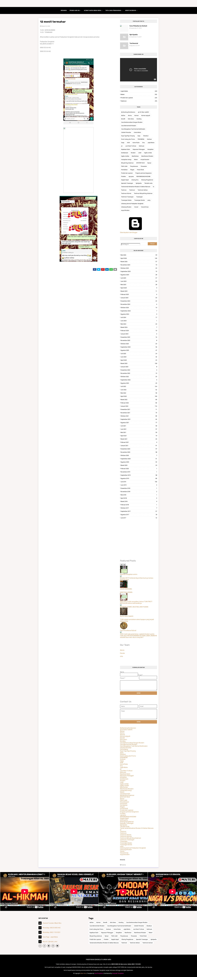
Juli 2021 (139, 426)
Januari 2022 (139, 406)
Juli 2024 (139, 317)
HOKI (128, 142)
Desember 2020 (139, 449)
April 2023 (139, 360)
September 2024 (139, 311)
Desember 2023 (139, 337)
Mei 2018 (139, 495)
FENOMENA (141, 139)
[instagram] (53, 945)
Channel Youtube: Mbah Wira (52, 923)
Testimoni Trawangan (127, 197)
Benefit (123, 119)
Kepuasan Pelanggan (139, 149)
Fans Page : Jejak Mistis (50, 937)
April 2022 (139, 396)
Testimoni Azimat (126, 193)
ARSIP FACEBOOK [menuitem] (130, 10)
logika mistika (125, 156)
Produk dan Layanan (139, 97)
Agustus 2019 (139, 478)
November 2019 (139, 472)
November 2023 (139, 340)
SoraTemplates (98, 973)
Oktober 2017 (139, 508)
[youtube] (57, 945)
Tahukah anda (148, 183)
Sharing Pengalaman (147, 180)
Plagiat (132, 169)
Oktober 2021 (139, 416)
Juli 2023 (139, 353)
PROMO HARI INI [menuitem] (75, 10)
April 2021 (139, 435)
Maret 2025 (139, 291)
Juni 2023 (139, 357)
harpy (122, 142)
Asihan (123, 115)
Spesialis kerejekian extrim (128, 574)
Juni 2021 (139, 429)
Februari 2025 (139, 294)
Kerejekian (150, 149)
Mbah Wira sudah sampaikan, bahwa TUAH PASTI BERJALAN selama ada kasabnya (136, 602)
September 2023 (139, 347)
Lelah (139, 153)
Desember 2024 (139, 301)
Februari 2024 (139, 330)
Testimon (124, 190)
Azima (130, 115)
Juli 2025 (139, 278)
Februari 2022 (139, 403)
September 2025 (139, 271)
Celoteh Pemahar (126, 132)
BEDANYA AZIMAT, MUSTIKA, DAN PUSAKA (134, 607)
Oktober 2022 (139, 376)
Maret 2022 (139, 399)
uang (148, 200)
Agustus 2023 (139, 350)
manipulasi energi (126, 159)
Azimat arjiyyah (145, 115)
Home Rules (136, 142)
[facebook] (48, 945)
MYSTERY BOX (140, 163)
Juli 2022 (139, 386)
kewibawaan (124, 153)
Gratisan (149, 139)
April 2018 (139, 498)
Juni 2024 (139, 320)
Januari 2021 (139, 445)
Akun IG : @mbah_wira (50, 941)
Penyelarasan (134, 166)
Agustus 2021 (139, 422)
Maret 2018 (139, 501)
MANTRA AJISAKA (126, 592)
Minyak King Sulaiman (127, 163)
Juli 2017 (139, 518)
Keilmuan (141, 146)
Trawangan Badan (126, 200)
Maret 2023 (139, 363)
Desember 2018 (139, 488)
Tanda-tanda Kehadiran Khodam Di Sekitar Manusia (135, 186)
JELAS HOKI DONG (126, 589)
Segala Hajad (125, 180)
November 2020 (139, 452)
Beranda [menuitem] (64, 10)
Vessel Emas (145, 207)
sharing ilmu (135, 180)
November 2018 (139, 491)
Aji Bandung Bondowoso (128, 112)
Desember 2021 (139, 409)
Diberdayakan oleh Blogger (128, 232)
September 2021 (139, 419)
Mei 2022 (139, 393)
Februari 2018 (139, 504)
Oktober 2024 (139, 307)
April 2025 (139, 288)
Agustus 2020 (139, 462)
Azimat (136, 115)
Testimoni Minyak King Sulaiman (143, 193)
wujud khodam (125, 210)
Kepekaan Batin (125, 149)
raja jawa (131, 176)
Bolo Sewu (131, 119)
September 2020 (139, 458)
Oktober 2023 (139, 343)
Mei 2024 (139, 324)
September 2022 (139, 380)
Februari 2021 (139, 442)
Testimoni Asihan (143, 190)
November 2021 (139, 412)
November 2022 (139, 373)
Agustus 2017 (139, 514)
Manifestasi (135, 156)
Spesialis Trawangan (127, 183)
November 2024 (139, 304)
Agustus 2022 (139, 383)
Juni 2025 (139, 281)
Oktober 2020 (139, 455)
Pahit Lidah (124, 166)
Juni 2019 (139, 485)
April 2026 (139, 258)
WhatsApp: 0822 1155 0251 (51, 932)
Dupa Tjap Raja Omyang (128, 136)
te (153, 186)
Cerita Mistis (137, 132)
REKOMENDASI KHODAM (143, 176)
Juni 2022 (139, 389)
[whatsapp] (40, 945)
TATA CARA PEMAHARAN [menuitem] (113, 10)
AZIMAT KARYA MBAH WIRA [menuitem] (92, 10)
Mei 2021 (139, 432)
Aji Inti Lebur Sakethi (126, 616)
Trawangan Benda (139, 200)
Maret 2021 (139, 439)
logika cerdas (148, 153)
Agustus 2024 (139, 314)
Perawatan (144, 166)
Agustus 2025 (139, 274)
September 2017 (139, 511)
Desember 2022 (139, 370)
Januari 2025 (139, 297)
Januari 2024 (139, 334)
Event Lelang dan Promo (128, 139)
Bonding (139, 119)
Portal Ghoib (140, 169)
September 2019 (139, 475)
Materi (139, 94)
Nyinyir (149, 163)
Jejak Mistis (139, 91)
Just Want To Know (130, 146)
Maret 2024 (139, 327)
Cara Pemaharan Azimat (138, 26)
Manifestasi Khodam (147, 156)
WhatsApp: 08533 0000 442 (51, 928)
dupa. (139, 136)
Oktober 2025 (139, 268)
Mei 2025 (139, 284)
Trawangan (139, 197)
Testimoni (139, 101)
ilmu (143, 142)
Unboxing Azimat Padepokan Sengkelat (132, 203)
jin (122, 146)
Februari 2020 (139, 468)
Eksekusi (145, 136)
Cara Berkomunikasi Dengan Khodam (131, 122)
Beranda (122, 859)
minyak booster (144, 159)
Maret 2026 (139, 261)
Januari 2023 (139, 366)
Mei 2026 (139, 255)
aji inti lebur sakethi (143, 112)
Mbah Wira (83, 973)
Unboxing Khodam (126, 207)
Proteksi (123, 176)
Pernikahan (124, 169)
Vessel (136, 207)
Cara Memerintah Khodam (128, 125)
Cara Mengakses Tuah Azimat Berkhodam (133, 129)
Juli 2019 (139, 481)
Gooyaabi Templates (118, 973)
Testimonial (133, 43)
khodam (133, 153)
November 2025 (139, 265)
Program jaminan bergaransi (143, 173)
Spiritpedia (133, 35)
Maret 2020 (139, 465)
